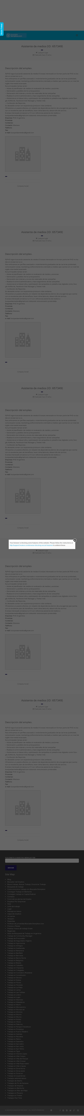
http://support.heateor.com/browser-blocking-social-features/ (31, 545)
